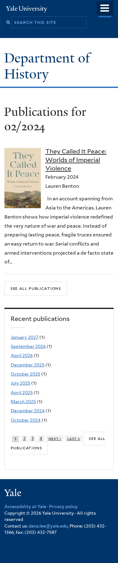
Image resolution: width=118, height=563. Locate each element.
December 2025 (27, 364)
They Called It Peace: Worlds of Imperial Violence (75, 160)
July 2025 (20, 383)
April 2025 (22, 392)
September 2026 (28, 346)
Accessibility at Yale (25, 506)
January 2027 (24, 337)
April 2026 (22, 355)
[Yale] (13, 494)
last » (73, 438)
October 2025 (25, 373)
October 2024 (26, 420)
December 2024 (28, 410)
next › (54, 438)
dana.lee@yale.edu (48, 525)
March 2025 (23, 401)
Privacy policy (63, 506)
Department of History (47, 65)
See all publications (35, 288)
